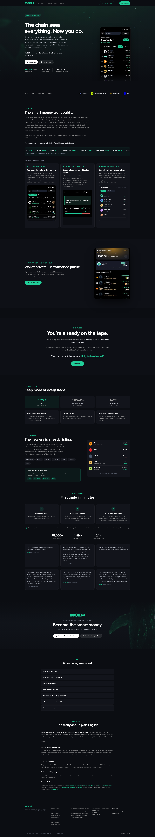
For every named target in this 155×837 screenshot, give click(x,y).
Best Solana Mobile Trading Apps (80, 811)
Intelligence (40, 3)
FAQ (68, 3)
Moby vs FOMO (55, 822)
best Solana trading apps (74, 785)
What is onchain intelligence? (52, 677)
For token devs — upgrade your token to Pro (100, 809)
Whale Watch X (116, 813)
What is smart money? (50, 690)
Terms (123, 833)
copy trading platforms (105, 785)
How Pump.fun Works (77, 817)
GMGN (80, 787)
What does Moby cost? (50, 671)
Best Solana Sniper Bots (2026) (79, 813)
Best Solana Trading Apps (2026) (80, 808)
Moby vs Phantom (55, 815)
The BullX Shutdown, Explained (79, 820)
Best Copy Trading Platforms (79, 815)
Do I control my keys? (50, 683)
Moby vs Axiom (55, 808)
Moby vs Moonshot (56, 824)
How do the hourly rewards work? (54, 708)
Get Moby (77, 364)
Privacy (128, 833)
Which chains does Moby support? (54, 696)
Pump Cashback (96, 814)
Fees (55, 3)
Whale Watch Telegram (118, 811)
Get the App (125, 3)
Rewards (49, 3)
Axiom (67, 787)
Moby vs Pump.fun (56, 820)
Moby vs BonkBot (55, 817)
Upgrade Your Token (107, 3)
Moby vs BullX (54, 811)
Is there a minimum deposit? (52, 702)
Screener (94, 812)
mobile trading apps (89, 785)
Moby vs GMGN (55, 813)
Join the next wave (33, 282)
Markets (62, 3)
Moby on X (115, 808)
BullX (63, 787)
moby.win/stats (55, 789)
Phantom (72, 787)
